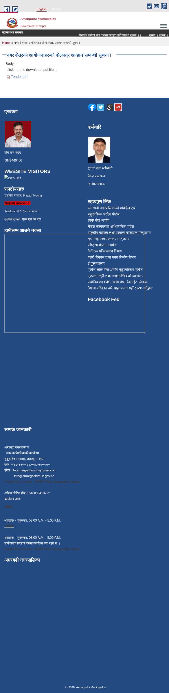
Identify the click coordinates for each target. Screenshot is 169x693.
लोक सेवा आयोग (98, 220)
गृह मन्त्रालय (96, 239)
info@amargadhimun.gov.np (34, 476)
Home (6, 42)
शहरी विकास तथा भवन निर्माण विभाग (112, 257)
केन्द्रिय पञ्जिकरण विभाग (105, 251)
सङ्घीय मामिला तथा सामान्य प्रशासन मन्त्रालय (119, 233)
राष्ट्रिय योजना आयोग (102, 245)
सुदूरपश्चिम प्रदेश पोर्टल (103, 214)
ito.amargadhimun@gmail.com (35, 470)
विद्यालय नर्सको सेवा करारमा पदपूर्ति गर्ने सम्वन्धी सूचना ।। (106, 35)
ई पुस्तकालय (96, 263)
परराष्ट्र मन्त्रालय (117, 239)
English (42, 9)
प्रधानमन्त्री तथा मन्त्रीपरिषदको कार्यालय (115, 276)
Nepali (55, 9)
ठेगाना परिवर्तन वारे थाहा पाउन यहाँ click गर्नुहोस (120, 288)
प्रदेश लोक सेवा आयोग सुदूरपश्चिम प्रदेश (115, 270)
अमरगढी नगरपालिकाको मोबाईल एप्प (111, 208)
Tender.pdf (19, 77)
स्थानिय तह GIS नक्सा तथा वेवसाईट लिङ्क (117, 282)
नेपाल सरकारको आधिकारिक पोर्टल (111, 226)
